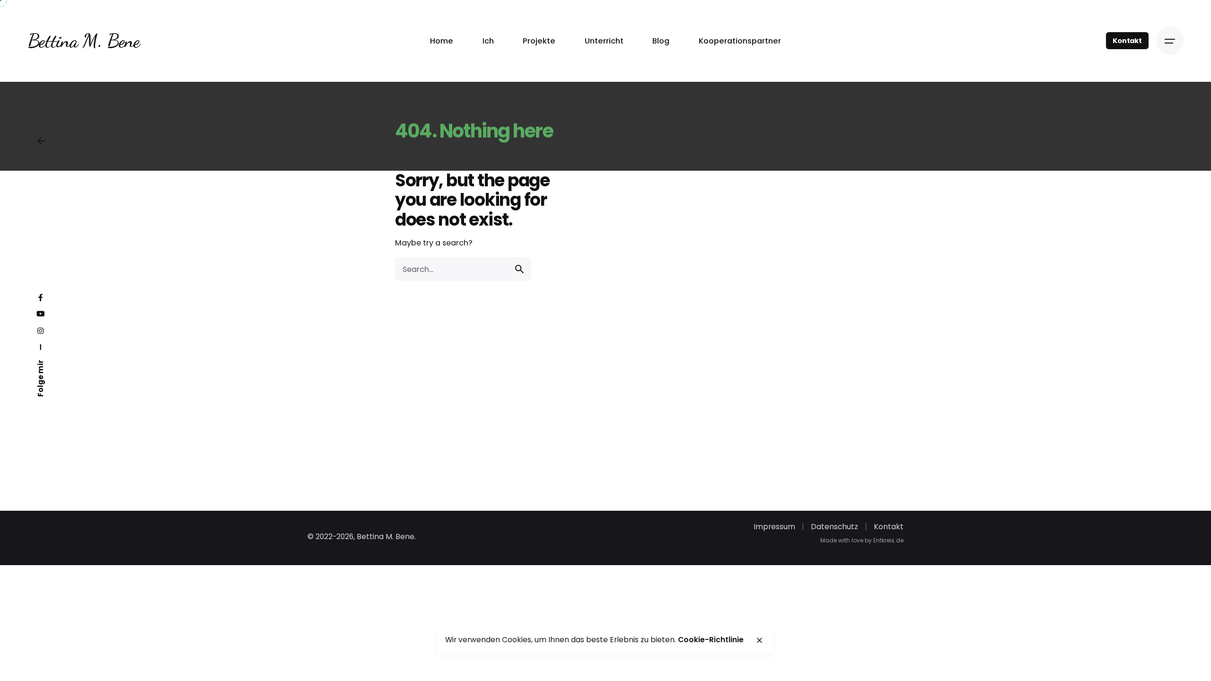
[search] (519, 269)
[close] (759, 640)
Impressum (774, 527)
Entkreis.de (888, 540)
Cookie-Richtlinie (711, 640)
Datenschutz (834, 527)
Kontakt (1127, 40)
